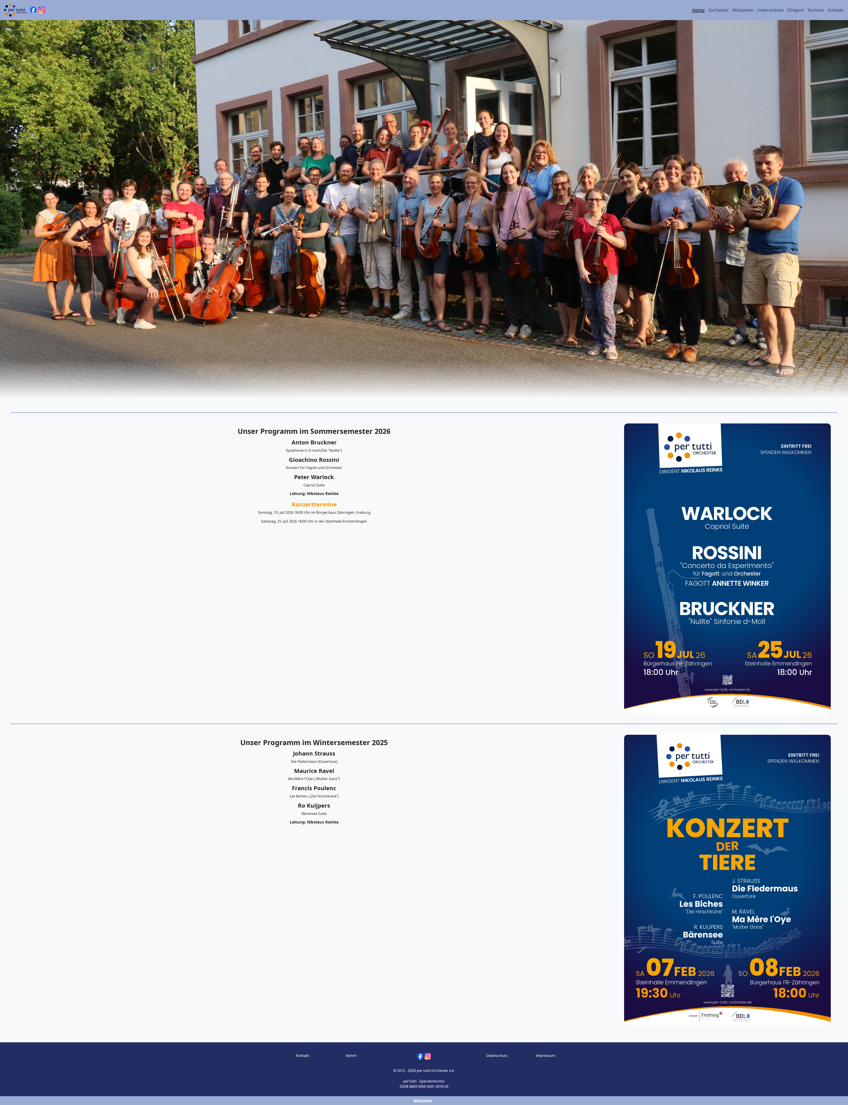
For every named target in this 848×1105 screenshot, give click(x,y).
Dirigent (795, 10)
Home (698, 10)
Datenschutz (496, 1055)
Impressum (545, 1055)
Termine (815, 10)
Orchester (718, 10)
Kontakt (836, 10)
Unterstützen (770, 10)
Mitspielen (742, 10)
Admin (351, 1055)
